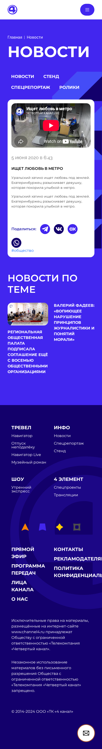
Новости (35, 37)
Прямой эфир (22, 552)
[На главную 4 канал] (12, 9)
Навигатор (21, 436)
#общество (22, 250)
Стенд (51, 76)
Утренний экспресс (21, 489)
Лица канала (22, 586)
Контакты (68, 549)
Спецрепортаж (30, 87)
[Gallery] (51, 126)
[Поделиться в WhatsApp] (16, 243)
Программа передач (28, 569)
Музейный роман (28, 462)
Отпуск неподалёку (23, 445)
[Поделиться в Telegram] (45, 229)
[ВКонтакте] (59, 229)
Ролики (69, 87)
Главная (15, 37)
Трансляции (66, 495)
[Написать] (86, 733)
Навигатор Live (26, 455)
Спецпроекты (67, 487)
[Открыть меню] (87, 10)
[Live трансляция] (21, 738)
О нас (19, 599)
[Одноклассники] (73, 229)
